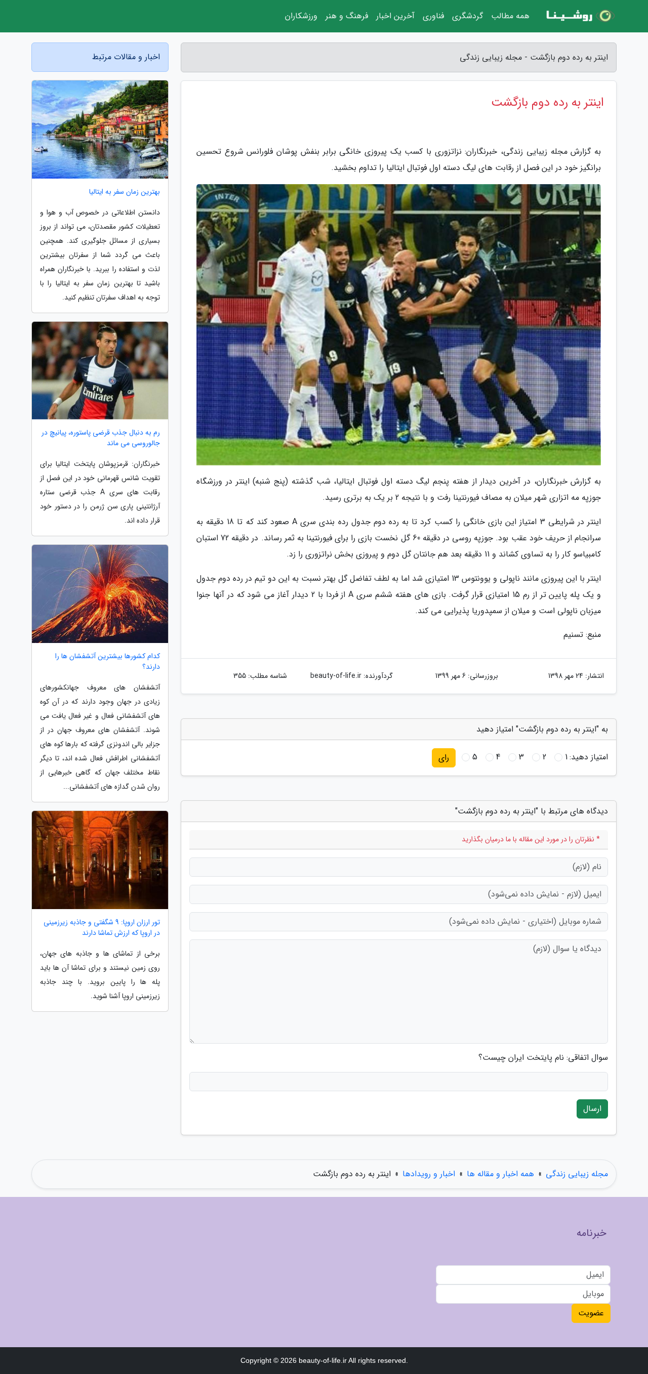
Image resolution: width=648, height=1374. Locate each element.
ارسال (592, 1108)
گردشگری (467, 16)
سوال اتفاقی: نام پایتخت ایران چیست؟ (543, 1058)
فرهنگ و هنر (347, 16)
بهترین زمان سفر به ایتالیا (124, 192)
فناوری (433, 16)
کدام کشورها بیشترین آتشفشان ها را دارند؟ (107, 661)
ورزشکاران (301, 16)
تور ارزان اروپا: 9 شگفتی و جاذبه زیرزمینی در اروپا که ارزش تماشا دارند (102, 927)
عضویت (591, 1313)
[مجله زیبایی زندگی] (579, 16)
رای (443, 757)
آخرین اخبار (395, 16)
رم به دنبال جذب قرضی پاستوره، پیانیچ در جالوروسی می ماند (101, 438)
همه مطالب (510, 16)
